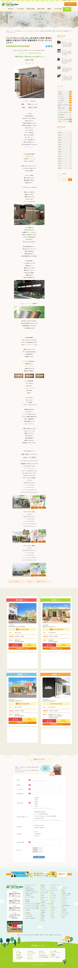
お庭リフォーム (45, 897)
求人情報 (69, 0)
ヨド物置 (19, 952)
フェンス (27, 46)
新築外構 (43, 912)
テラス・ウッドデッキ (46, 890)
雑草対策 (43, 905)
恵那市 (18, 934)
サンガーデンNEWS (30, 897)
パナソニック (43, 954)
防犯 (42, 919)
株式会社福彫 (20, 957)
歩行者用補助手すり (67, 905)
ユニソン (30, 955)
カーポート (44, 888)
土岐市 (55, 934)
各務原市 (37, 934)
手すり (53, 913)
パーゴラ (64, 903)
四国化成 (53, 954)
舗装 (42, 913)
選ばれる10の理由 (31, 8)
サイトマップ (74, 0)
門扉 (63, 907)
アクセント (54, 897)
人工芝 (64, 897)
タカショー (31, 954)
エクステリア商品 (58, 8)
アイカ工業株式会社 (44, 957)
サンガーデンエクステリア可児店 (32, 905)
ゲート (53, 892)
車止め (53, 910)
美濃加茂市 (51, 934)
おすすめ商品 (21, 46)
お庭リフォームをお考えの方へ (32, 892)
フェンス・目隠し (45, 892)
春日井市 (42, 934)
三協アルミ (31, 951)
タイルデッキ (44, 908)
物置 (42, 895)
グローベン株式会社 (56, 957)
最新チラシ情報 (41, 8)
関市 (33, 934)
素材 (52, 903)
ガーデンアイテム (66, 895)
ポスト (64, 900)
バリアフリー (44, 907)
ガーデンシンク (55, 888)
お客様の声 (28, 895)
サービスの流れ (20, 8)
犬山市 (30, 934)
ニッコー (30, 957)
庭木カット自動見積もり (31, 918)
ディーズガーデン (32, 952)
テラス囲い (65, 908)
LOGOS (19, 958)
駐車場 (43, 887)
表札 (52, 915)
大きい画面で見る (15, 931)
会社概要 (64, 0)
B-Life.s (19, 954)
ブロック (53, 893)
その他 (43, 920)
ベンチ (53, 912)
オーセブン (31, 958)
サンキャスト (43, 952)
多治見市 (26, 934)
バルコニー (54, 908)
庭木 (42, 898)
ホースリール (65, 887)
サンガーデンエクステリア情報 (12, 46)
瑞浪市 (59, 934)
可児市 (22, 934)
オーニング (65, 915)
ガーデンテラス (66, 912)
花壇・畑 (43, 915)
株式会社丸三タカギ (44, 955)
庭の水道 (43, 910)
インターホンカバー (55, 887)
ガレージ (53, 902)
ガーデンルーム (45, 900)
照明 (63, 917)
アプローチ (44, 893)
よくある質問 (28, 916)
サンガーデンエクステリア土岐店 (32, 908)
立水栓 (64, 892)
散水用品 (64, 910)
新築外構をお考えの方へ (31, 890)
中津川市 (46, 934)
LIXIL (18, 951)
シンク (53, 905)
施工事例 (67, 8)
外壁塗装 (43, 902)
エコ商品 (53, 917)
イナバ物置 (54, 951)
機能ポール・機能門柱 (67, 893)
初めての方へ (11, 8)
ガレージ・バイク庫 (45, 903)
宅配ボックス (54, 907)
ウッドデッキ (65, 898)
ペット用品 (54, 895)
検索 (70, 179)
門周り (43, 917)
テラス (53, 900)
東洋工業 (19, 955)
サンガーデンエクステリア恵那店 (32, 906)
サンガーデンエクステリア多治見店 (33, 903)
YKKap (41, 951)
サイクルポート (66, 913)
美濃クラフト (54, 955)
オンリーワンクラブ (56, 952)
